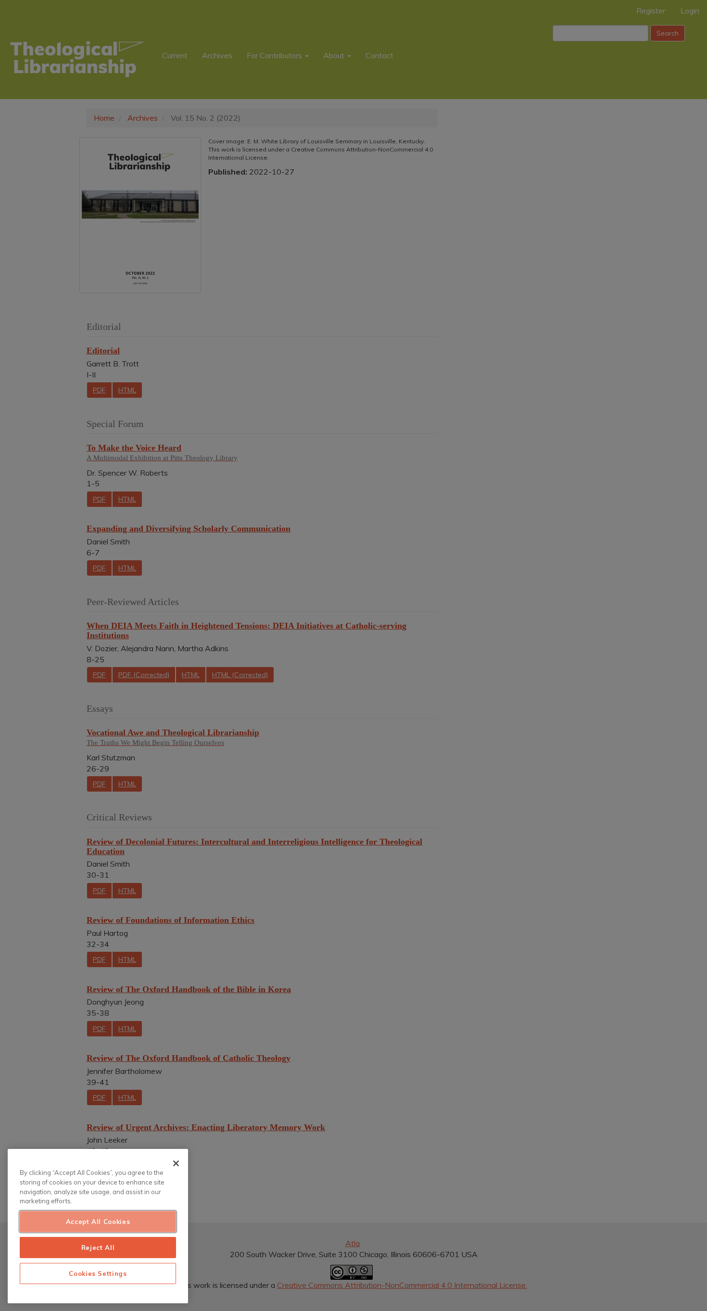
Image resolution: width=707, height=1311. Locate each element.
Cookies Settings (98, 1273)
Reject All (98, 1247)
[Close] (176, 1163)
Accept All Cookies (98, 1221)
